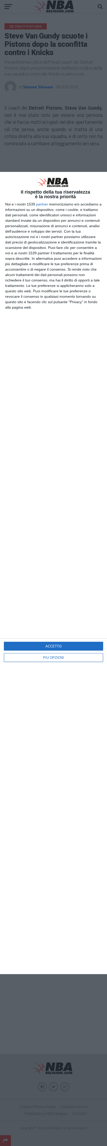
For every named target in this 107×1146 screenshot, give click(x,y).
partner (42, 204)
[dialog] (53, 573)
